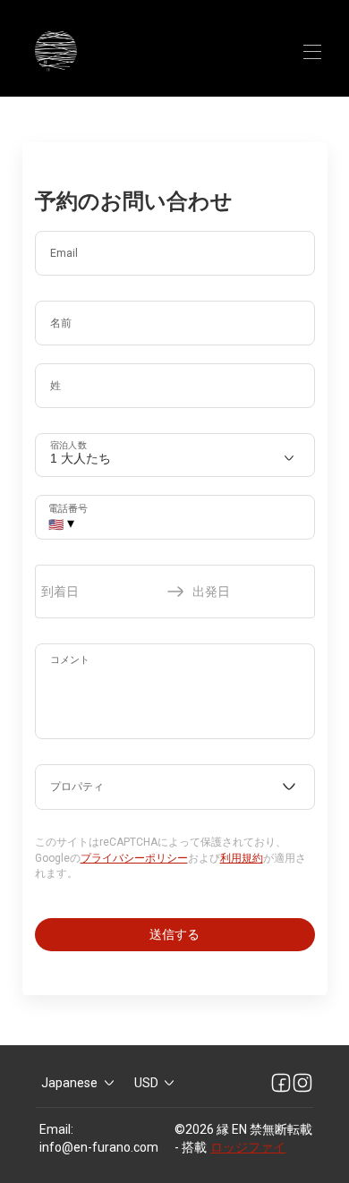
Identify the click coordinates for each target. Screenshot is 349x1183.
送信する (174, 934)
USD (146, 1083)
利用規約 (241, 858)
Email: (56, 1129)
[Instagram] (302, 1083)
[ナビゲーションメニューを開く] (312, 52)
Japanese (69, 1083)
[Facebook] (281, 1083)
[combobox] (175, 787)
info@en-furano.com (98, 1147)
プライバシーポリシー (134, 858)
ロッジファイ (247, 1147)
